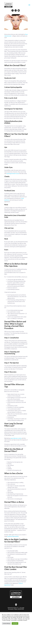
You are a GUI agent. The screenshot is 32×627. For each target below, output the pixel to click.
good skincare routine (16, 438)
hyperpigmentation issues (13, 173)
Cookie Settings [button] (6, 623)
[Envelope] (19, 10)
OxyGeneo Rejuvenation (13, 536)
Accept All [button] (15, 623)
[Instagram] (16, 10)
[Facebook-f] (12, 10)
